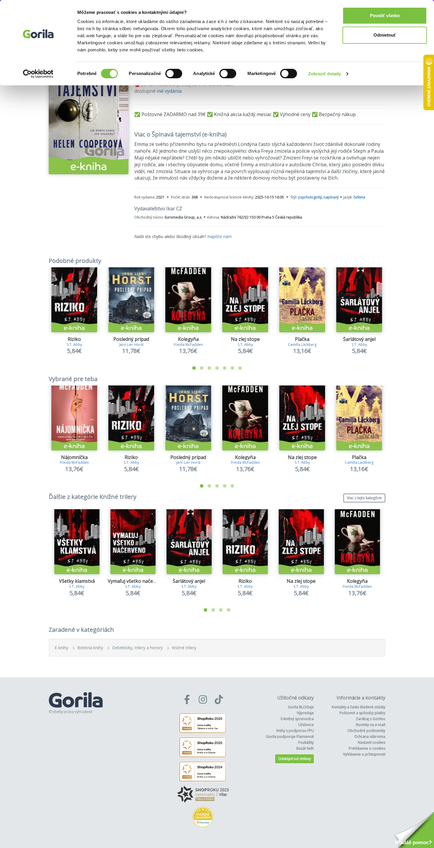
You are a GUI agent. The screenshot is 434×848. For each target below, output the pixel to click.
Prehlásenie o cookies (367, 748)
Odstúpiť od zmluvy (294, 758)
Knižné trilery (184, 647)
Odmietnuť (384, 35)
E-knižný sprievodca (297, 718)
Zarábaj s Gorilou (370, 718)
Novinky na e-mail (370, 724)
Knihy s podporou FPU (295, 730)
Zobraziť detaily (324, 73)
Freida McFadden (188, 344)
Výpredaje (305, 712)
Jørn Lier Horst (131, 344)
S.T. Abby (74, 344)
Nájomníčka (74, 457)
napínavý (331, 197)
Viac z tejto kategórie (364, 497)
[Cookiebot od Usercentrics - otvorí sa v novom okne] (38, 73)
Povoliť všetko (385, 15)
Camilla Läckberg (302, 344)
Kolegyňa (188, 339)
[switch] (173, 73)
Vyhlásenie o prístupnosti (364, 754)
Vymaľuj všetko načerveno (137, 581)
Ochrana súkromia (369, 736)
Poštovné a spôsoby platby (362, 712)
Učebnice (306, 724)
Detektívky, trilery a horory (137, 647)
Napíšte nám (219, 236)
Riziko (74, 339)
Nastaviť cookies (371, 742)
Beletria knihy (90, 647)
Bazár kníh (305, 748)
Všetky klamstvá (77, 581)
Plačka (302, 339)
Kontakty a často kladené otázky (358, 706)
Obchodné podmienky (366, 730)
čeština (359, 197)
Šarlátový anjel (359, 339)
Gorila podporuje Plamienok (290, 736)
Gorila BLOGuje (301, 706)
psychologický (310, 197)
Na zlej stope (245, 339)
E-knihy (61, 647)
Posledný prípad (131, 339)
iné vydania (169, 91)
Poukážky (306, 742)
